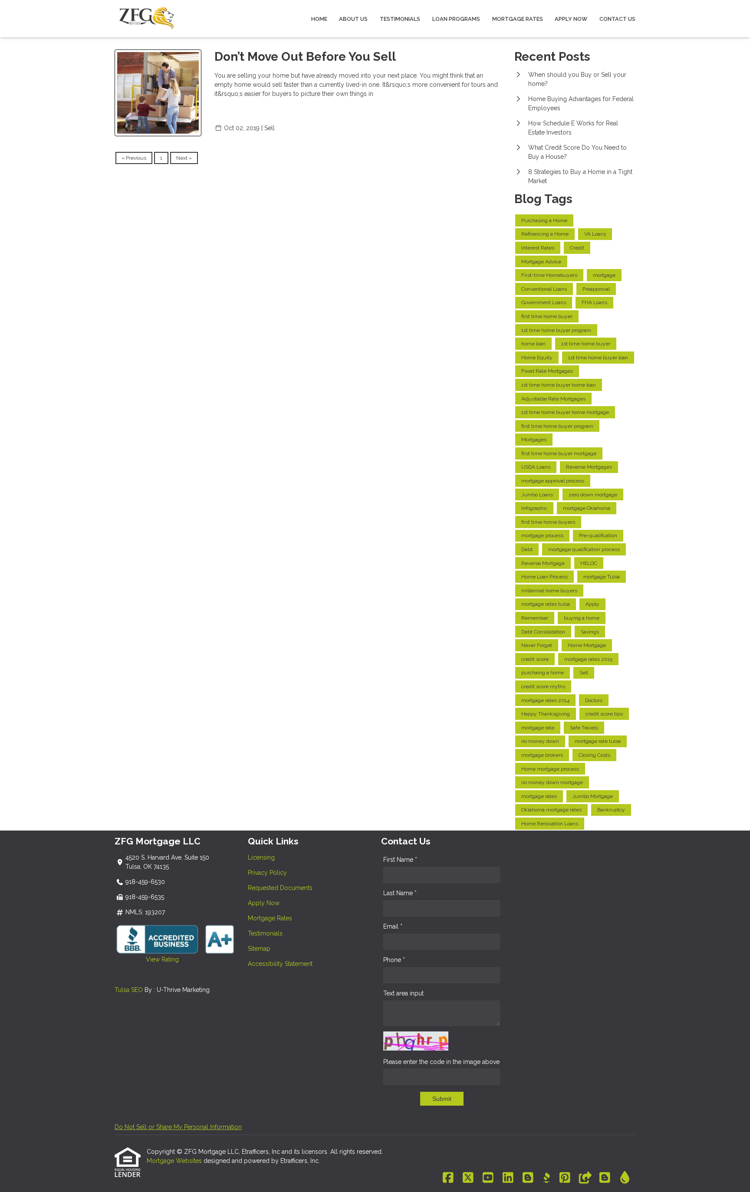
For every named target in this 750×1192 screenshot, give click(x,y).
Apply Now (571, 19)
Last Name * (400, 893)
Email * (392, 926)
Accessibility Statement (280, 963)
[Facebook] (448, 1178)
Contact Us (617, 19)
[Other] (584, 1178)
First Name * (400, 859)
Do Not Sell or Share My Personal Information (178, 1126)
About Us (353, 19)
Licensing (261, 857)
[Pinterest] (564, 1178)
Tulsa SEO (129, 989)
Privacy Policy (267, 872)
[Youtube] (488, 1178)
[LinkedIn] (508, 1178)
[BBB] (546, 1178)
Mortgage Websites (175, 1160)
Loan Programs (456, 19)
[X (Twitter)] (468, 1178)
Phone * (394, 959)
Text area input (403, 993)
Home (319, 19)
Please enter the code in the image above (441, 1061)
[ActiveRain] (624, 1178)
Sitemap (259, 948)
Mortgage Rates (517, 19)
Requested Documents (280, 887)
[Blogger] (528, 1178)
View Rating (147, 959)
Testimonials (400, 19)
